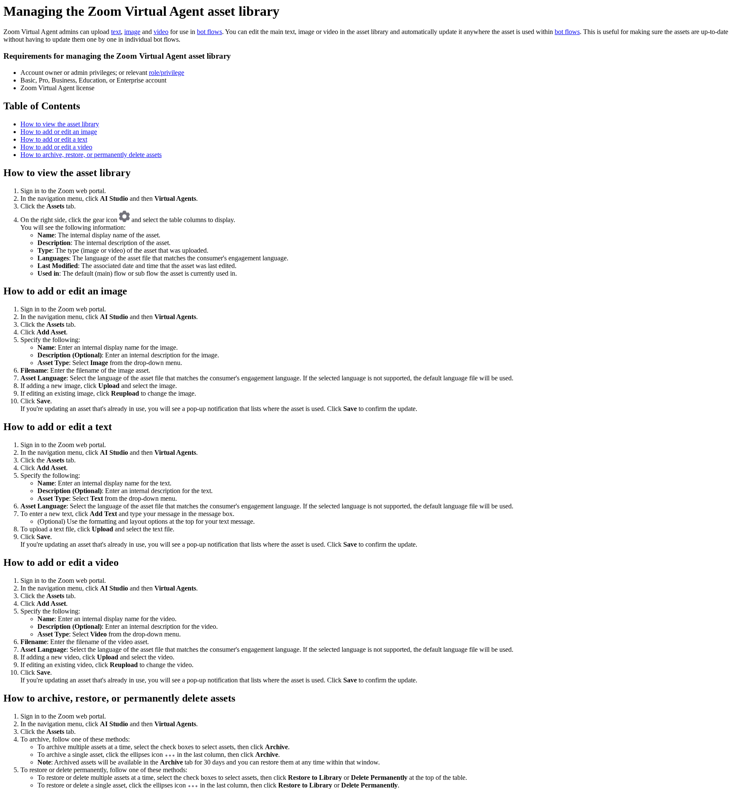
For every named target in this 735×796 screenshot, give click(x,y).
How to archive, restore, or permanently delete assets (91, 154)
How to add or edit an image (58, 131)
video (161, 31)
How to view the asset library (59, 124)
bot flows (209, 31)
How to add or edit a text (53, 139)
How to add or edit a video (56, 147)
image (132, 31)
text (116, 31)
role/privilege (166, 72)
